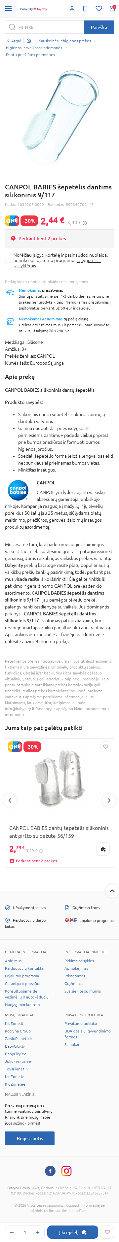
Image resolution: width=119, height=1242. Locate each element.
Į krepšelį (69, 1232)
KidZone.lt (14, 1023)
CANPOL (46, 482)
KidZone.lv (14, 1076)
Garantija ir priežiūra (22, 983)
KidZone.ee (15, 1084)
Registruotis (30, 1138)
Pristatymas (74, 976)
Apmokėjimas (76, 968)
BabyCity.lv (15, 1046)
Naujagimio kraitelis (22, 1004)
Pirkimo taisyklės (79, 961)
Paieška (99, 27)
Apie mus (13, 961)
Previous (10, 800)
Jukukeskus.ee (18, 1061)
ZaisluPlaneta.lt (18, 1038)
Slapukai (71, 1044)
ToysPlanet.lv (16, 1069)
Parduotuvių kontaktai (25, 968)
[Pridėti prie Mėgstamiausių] (107, 1232)
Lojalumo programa (22, 976)
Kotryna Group (18, 1031)
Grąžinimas (73, 983)
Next (109, 800)
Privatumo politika (80, 1023)
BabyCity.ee (15, 1054)
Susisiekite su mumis (82, 991)
